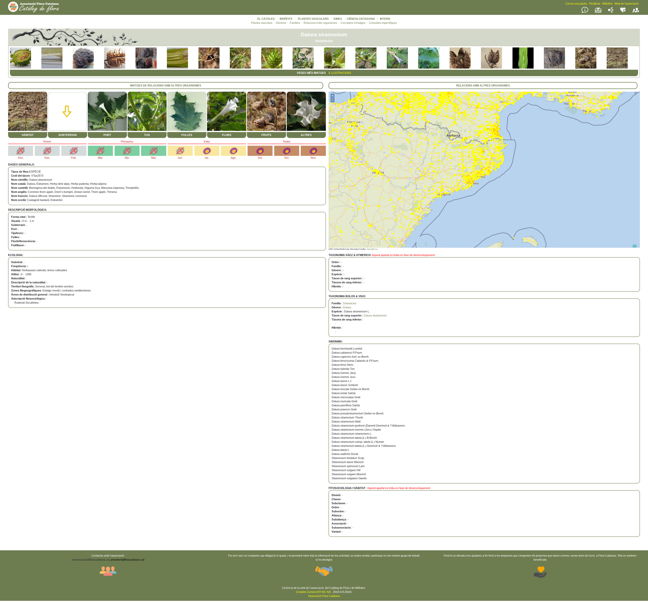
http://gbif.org (372, 249)
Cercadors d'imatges (353, 22)
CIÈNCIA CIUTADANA (361, 18)
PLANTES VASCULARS (313, 18)
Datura (347, 307)
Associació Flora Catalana (324, 596)
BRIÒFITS (286, 18)
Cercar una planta (576, 3)
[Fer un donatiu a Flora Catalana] (598, 12)
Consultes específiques (383, 22)
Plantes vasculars (261, 22)
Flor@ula (594, 3)
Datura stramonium (375, 315)
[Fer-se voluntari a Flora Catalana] (623, 11)
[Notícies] (585, 12)
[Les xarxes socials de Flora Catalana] (610, 11)
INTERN (385, 18)
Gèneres (281, 22)
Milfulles (607, 3)
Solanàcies (349, 303)
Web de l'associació (627, 3)
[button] (20, 67)
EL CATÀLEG (266, 18)
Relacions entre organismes (320, 22)
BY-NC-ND (313, 592)
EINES (338, 18)
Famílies (295, 22)
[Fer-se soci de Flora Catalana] (635, 12)
